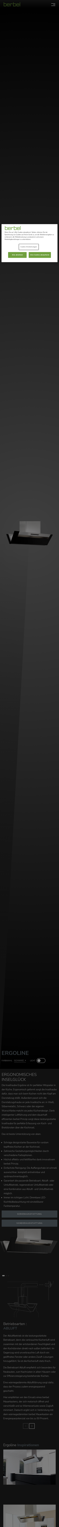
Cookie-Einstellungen (28, 247)
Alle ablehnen (17, 255)
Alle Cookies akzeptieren (39, 255)
